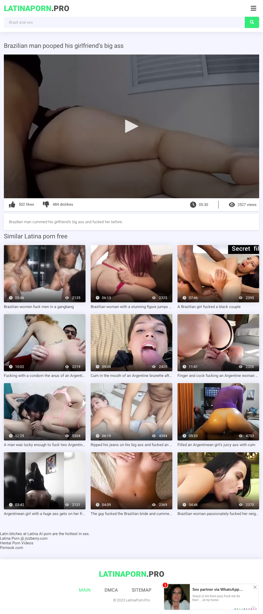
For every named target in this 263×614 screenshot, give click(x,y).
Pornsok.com (11, 547)
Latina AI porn (39, 533)
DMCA (111, 590)
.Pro (36, 8)
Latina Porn (10, 538)
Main (85, 590)
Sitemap (141, 590)
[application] (131, 126)
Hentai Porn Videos (16, 543)
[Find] (252, 22)
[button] (131, 126)
